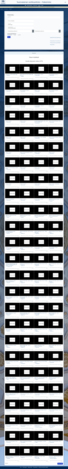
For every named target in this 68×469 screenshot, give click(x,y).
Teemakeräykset (29, 5)
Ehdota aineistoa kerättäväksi (55, 42)
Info (65, 2)
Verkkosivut (35, 5)
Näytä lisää (60, 463)
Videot (39, 5)
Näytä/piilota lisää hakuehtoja (55, 37)
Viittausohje (52, 44)
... (59, 31)
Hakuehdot (34, 53)
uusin (15, 34)
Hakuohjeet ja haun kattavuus (55, 40)
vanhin (19, 34)
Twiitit (42, 5)
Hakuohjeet (25, 467)
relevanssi (10, 34)
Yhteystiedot (35, 467)
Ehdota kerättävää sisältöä (43, 467)
